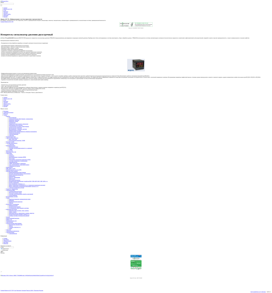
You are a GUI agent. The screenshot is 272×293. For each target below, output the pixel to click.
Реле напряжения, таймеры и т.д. (17, 183)
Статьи (5, 115)
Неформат (11, 200)
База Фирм (6, 239)
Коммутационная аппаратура (16, 175)
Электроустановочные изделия (16, 187)
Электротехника (10, 232)
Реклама (5, 106)
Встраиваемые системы (12, 196)
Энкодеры (11, 135)
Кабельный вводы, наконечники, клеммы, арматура (21, 213)
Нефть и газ (9, 219)
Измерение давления (14, 120)
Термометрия (12, 122)
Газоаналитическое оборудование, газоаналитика (21, 118)
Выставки (5, 242)
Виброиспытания (13, 205)
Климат (8, 217)
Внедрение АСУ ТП (11, 152)
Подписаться (5, 248)
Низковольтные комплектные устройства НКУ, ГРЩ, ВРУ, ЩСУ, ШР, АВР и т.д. (28, 181)
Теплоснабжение (13, 195)
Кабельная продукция (11, 209)
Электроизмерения (13, 134)
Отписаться (5, 250)
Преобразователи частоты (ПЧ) (13, 169)
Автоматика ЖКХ (10, 190)
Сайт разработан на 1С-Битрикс (258, 291)
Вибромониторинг (10, 145)
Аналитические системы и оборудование (19, 126)
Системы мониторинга (11, 143)
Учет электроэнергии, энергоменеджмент (19, 164)
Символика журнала (8, 112)
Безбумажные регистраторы (16, 125)
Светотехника (9, 222)
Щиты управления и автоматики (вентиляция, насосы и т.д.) (23, 186)
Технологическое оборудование (14, 223)
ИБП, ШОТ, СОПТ (10, 168)
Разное (7, 197)
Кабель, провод (13, 211)
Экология (8, 229)
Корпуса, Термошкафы (14, 177)
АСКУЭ (11, 154)
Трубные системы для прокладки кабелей (19, 215)
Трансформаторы (13, 162)
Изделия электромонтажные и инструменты (19, 173)
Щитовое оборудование (12, 171)
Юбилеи (11, 203)
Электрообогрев (13, 233)
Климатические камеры (15, 206)
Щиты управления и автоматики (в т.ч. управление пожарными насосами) (27, 185)
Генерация (11, 155)
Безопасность (9, 167)
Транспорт (11, 144)
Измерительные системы (15, 130)
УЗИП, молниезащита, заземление (17, 163)
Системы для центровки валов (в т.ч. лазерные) (20, 148)
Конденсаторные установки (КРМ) (17, 157)
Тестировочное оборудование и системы (19, 208)
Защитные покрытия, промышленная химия (19, 199)
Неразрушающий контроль (12, 218)
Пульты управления (14, 182)
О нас (4, 100)
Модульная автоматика (14, 180)
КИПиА (8, 116)
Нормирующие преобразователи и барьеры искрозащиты (23, 131)
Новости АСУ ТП (9, 21)
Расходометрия (12, 117)
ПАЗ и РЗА (12, 158)
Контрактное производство (15, 224)
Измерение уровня (13, 121)
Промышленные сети (11, 220)
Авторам (5, 102)
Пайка (10, 228)
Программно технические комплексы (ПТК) (20, 159)
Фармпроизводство (11, 136)
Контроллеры (9, 150)
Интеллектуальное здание (15, 192)
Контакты (5, 101)
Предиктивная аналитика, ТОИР (17, 140)
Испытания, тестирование (12, 204)
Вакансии (5, 243)
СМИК (10, 149)
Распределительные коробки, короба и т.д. (19, 214)
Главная (2, 21)
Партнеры (5, 105)
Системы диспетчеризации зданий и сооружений (21, 194)
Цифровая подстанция (14, 166)
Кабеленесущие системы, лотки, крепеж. (19, 210)
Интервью (5, 111)
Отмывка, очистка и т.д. (15, 227)
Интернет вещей (10, 141)
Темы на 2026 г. (7, 103)
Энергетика (9, 153)
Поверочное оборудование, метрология (18, 124)
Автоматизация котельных (15, 191)
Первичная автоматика (14, 132)
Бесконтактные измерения (15, 127)
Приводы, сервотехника (12, 189)
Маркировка (12, 178)
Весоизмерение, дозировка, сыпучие (18, 129)
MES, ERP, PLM (13, 139)
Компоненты (12, 176)
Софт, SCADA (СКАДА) (12, 138)
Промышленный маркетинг (16, 201)
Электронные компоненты (12, 231)
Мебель (11, 226)
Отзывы (5, 238)
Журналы (5, 113)
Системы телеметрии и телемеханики (18, 161)
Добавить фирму (7, 241)
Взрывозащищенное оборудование (17, 172)
